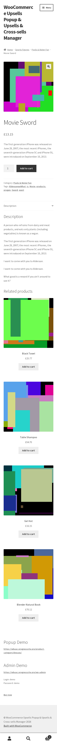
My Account (9, 738)
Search (28, 738)
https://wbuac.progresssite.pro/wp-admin (25, 672)
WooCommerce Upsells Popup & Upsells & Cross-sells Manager (18, 22)
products (40, 186)
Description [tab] (10, 205)
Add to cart (26, 168)
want (21, 190)
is (27, 186)
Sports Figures (22, 49)
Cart (44, 736)
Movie (32, 186)
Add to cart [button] (28, 366)
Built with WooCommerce (18, 725)
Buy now (8, 694)
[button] (48, 66)
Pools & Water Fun (40, 49)
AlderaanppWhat (17, 186)
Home (10, 49)
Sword (15, 190)
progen (7, 190)
